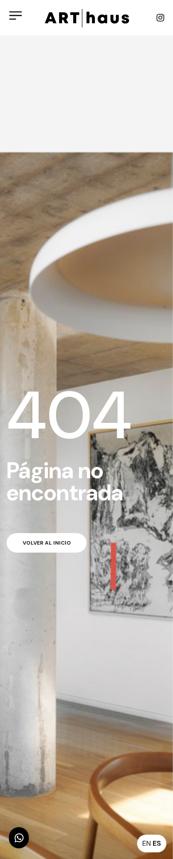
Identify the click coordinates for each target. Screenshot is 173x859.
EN (146, 843)
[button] (19, 837)
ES (157, 843)
